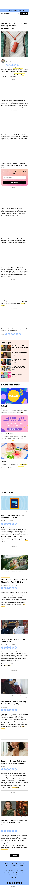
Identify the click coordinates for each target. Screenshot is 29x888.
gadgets (21, 68)
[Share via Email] (15, 65)
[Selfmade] (14, 396)
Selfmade (4, 406)
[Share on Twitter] (12, 65)
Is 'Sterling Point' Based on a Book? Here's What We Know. (19, 353)
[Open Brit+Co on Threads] (17, 883)
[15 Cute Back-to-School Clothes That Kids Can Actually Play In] (6, 368)
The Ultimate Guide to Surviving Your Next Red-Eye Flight (13, 702)
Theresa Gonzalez (6, 585)
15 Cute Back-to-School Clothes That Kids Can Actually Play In (18, 367)
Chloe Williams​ (5, 644)
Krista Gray (4, 707)
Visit (22, 412)
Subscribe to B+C (7, 434)
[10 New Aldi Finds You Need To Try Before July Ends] (14, 503)
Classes (3, 462)
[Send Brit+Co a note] (21, 883)
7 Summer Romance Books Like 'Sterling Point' (19, 373)
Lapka (22, 75)
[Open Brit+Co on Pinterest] (10, 883)
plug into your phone (19, 73)
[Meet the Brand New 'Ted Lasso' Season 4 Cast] (14, 627)
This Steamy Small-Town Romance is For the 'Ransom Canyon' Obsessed (20, 346)
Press (12, 863)
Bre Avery (4, 520)
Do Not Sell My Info (14, 867)
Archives (22, 872)
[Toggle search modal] (18, 13)
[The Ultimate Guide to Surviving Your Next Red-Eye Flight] (14, 687)
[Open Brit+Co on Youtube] (14, 883)
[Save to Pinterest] (9, 65)
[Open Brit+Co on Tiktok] (19, 883)
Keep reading (7, 665)
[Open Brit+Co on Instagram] (12, 883)
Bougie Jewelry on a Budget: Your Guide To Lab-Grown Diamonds (14, 762)
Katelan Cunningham (12, 60)
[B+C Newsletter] (14, 424)
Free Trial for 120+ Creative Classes (13, 10)
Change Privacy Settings (14, 874)
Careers (14, 865)
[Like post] (20, 334)
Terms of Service (7, 872)
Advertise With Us (20, 863)
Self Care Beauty (9, 20)
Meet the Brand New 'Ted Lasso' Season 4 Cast (13, 640)
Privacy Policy (16, 872)
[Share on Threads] (18, 65)
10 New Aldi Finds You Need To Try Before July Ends (13, 516)
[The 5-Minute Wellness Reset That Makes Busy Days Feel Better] (14, 563)
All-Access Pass (23, 464)
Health (15, 20)
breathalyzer (16, 68)
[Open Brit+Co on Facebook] (7, 883)
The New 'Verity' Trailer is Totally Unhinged (19, 360)
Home (2, 20)
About (6, 863)
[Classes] (14, 451)
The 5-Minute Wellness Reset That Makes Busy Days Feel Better (14, 581)
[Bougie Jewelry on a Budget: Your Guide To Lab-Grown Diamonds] (14, 749)
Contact (21, 865)
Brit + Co (4, 766)
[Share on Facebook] (6, 65)
